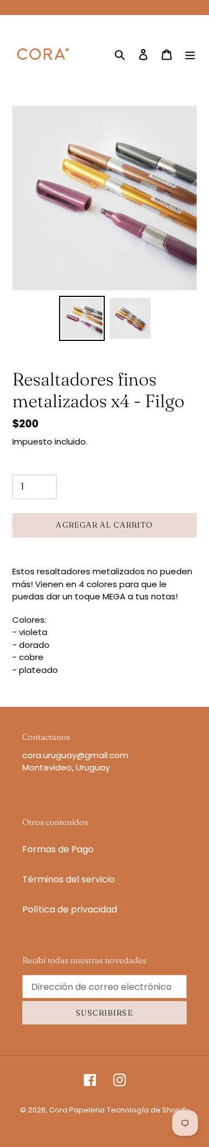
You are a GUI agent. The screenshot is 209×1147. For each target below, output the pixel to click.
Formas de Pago (58, 849)
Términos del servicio (68, 879)
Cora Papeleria (77, 1110)
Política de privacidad (69, 909)
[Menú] (190, 54)
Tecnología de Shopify (148, 1110)
